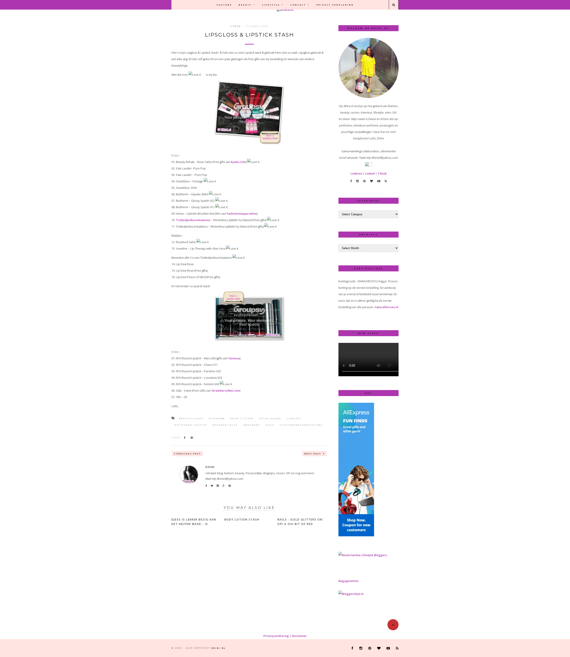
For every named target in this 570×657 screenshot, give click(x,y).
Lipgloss (294, 418)
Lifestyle (271, 4)
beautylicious (191, 418)
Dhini (210, 467)
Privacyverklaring (276, 636)
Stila (269, 424)
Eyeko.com (238, 162)
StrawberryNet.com (226, 391)
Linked (370, 173)
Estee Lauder (270, 418)
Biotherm (217, 418)
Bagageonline (348, 581)
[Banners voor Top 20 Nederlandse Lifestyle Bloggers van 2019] (362, 555)
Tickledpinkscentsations (193, 220)
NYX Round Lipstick (190, 424)
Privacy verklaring (335, 4)
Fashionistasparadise (242, 214)
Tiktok (382, 173)
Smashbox (251, 424)
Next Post (313, 453)
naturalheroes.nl (386, 307)
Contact (298, 4)
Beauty (245, 4)
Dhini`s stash (242, 418)
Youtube (224, 4)
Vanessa (234, 358)
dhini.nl (218, 648)
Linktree (356, 173)
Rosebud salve (225, 424)
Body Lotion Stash (241, 519)
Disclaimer (299, 636)
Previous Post (189, 453)
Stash (235, 26)
